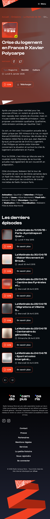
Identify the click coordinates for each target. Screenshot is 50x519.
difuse (35, 471)
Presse (23, 433)
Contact (23, 428)
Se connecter (23, 460)
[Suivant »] (12, 380)
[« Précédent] (5, 380)
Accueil (5, 17)
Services (24, 447)
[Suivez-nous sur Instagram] (9, 421)
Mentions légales (23, 442)
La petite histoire (23, 451)
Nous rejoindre (23, 456)
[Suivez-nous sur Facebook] (4, 421)
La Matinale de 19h (32, 17)
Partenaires (23, 437)
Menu (43, 4)
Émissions (16, 17)
